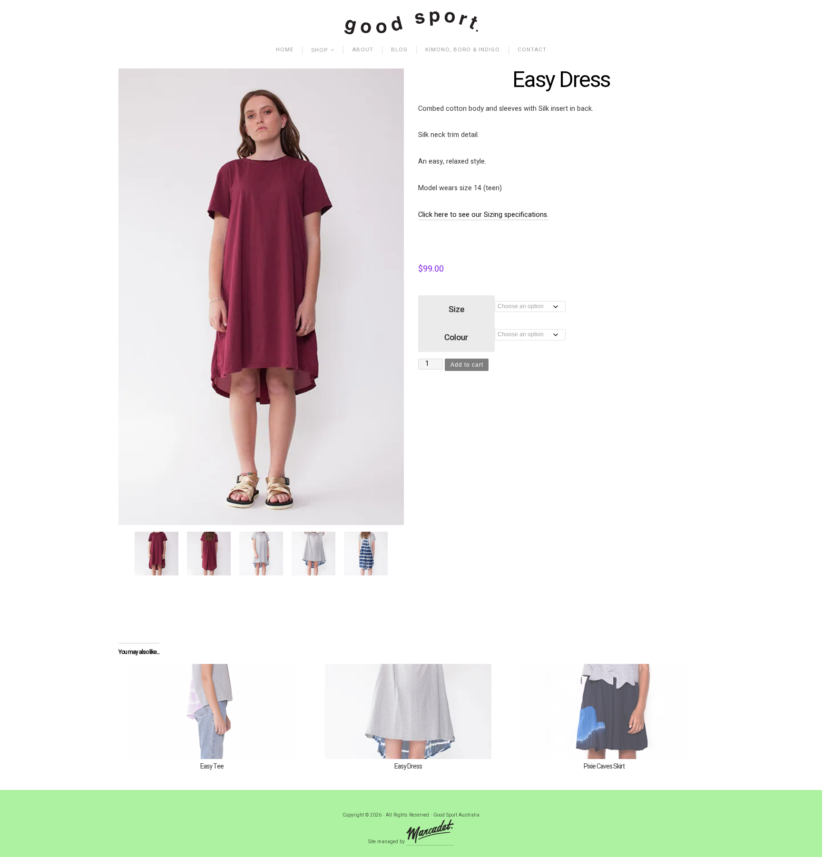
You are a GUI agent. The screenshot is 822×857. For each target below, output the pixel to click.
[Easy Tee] (211, 711)
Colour (456, 337)
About (362, 50)
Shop (319, 50)
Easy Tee (212, 766)
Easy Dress (408, 766)
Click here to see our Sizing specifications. (483, 215)
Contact (532, 50)
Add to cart (466, 365)
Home (285, 50)
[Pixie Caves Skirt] (604, 711)
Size (456, 309)
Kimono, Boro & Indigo (462, 50)
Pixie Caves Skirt (604, 766)
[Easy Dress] (408, 711)
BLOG (399, 50)
